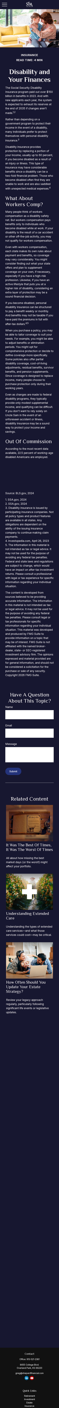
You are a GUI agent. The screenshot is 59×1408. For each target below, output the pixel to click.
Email (8, 725)
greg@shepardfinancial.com (29, 1373)
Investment (29, 1399)
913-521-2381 (33, 1359)
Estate (29, 1402)
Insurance (29, 1406)
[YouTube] (32, 1378)
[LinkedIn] (27, 1378)
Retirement (29, 1396)
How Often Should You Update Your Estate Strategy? (26, 987)
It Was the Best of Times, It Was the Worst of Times (29, 847)
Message (11, 744)
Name (9, 707)
